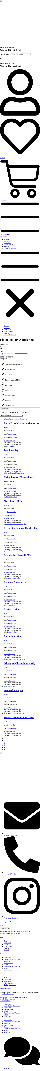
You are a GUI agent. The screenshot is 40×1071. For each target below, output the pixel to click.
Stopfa (6, 1015)
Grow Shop (7, 243)
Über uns (7, 241)
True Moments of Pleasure (12, 1013)
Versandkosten (11, 434)
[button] (20, 287)
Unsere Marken (8, 244)
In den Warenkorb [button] (9, 441)
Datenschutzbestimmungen (12, 933)
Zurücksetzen (4, 408)
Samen (6, 1011)
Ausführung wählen (10, 491)
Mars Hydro (7, 1007)
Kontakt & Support (10, 248)
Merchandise (8, 1016)
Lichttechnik (8, 1004)
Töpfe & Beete (8, 1009)
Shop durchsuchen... (6, 54)
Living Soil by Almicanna (12, 1006)
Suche (2, 344)
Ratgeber (6, 246)
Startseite (6, 239)
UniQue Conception (8, 994)
